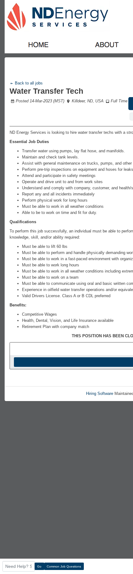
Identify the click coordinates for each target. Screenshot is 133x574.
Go (39, 566)
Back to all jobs (28, 83)
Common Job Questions (64, 566)
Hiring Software (99, 393)
